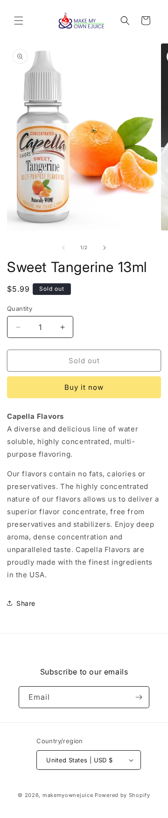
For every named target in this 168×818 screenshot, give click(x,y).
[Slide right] (104, 247)
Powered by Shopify (122, 795)
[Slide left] (63, 247)
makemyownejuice (67, 795)
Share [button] (25, 603)
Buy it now (84, 387)
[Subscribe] (138, 697)
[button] (18, 20)
